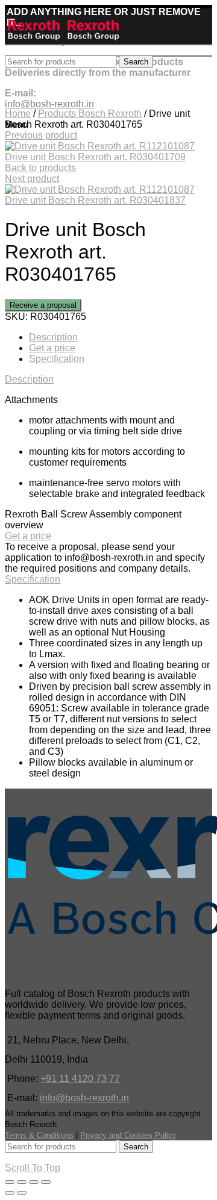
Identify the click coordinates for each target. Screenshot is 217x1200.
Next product (32, 178)
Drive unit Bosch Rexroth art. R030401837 (95, 200)
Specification (56, 359)
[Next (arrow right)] (22, 1193)
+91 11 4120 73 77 (80, 1078)
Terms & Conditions (39, 1135)
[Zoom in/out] (46, 1182)
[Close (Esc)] (9, 1182)
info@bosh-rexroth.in (84, 1098)
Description (53, 337)
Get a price (52, 348)
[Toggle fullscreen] (34, 1182)
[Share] (22, 1182)
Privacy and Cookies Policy (128, 1135)
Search (136, 61)
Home (18, 113)
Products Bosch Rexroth (90, 113)
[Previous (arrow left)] (9, 1193)
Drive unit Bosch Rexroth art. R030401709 (95, 157)
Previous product (41, 135)
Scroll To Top (32, 1168)
